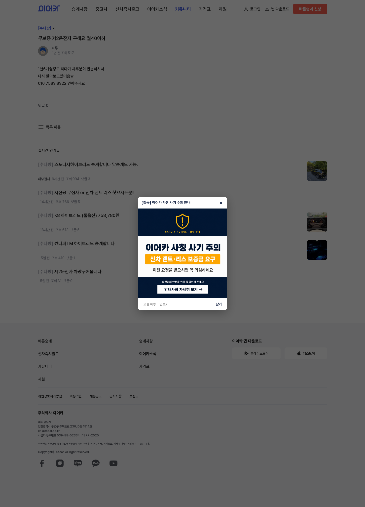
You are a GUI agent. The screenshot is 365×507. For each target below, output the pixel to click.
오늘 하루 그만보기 (156, 304)
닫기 (219, 304)
